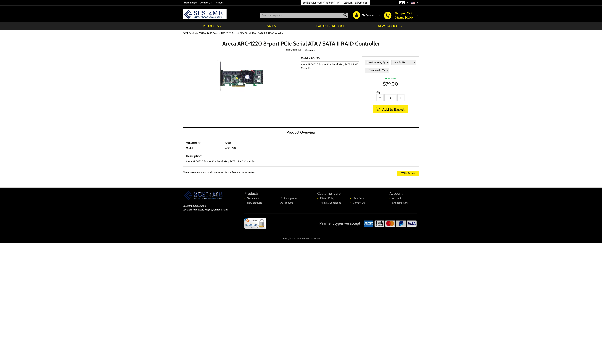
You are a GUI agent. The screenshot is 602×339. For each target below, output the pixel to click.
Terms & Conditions (330, 202)
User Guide (359, 198)
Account (219, 2)
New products (390, 26)
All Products (286, 202)
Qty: (378, 92)
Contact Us (206, 2)
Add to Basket (392, 109)
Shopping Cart (399, 202)
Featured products (330, 26)
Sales (271, 26)
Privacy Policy (327, 198)
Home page (190, 2)
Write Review (408, 173)
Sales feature (254, 198)
